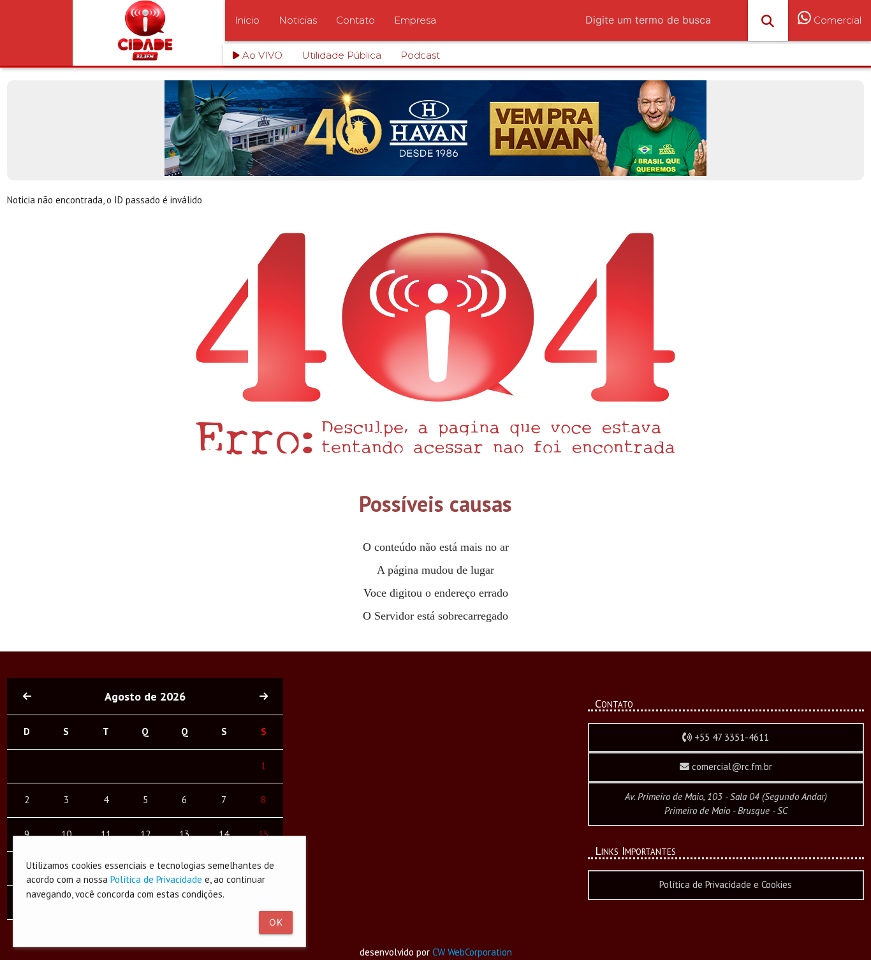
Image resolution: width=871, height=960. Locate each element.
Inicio (247, 20)
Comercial (836, 20)
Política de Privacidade (156, 879)
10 (66, 834)
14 (224, 834)
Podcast (420, 55)
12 (145, 834)
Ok (275, 922)
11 (106, 834)
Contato (355, 20)
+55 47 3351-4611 (730, 737)
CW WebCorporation (472, 952)
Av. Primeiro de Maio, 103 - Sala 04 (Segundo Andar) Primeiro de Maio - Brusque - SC (726, 803)
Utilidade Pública (341, 55)
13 (184, 834)
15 (263, 834)
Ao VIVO (261, 55)
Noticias (298, 20)
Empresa (415, 20)
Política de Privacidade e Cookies (725, 884)
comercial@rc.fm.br (730, 766)
